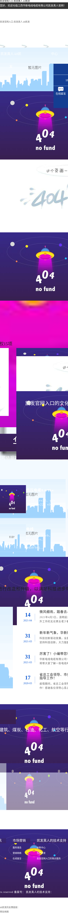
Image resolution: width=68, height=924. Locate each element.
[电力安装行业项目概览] (29, 786)
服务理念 (17, 847)
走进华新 (32, 41)
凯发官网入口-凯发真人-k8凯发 (15, 22)
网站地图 (4, 912)
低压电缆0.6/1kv (40, 490)
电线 (30, 529)
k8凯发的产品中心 (54, 43)
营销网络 (17, 853)
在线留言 (17, 858)
